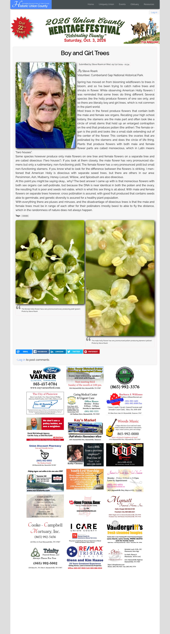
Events (122, 4)
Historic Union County (30, 6)
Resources (149, 4)
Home (91, 4)
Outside (25, 216)
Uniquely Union (106, 4)
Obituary (135, 4)
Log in (154, 12)
